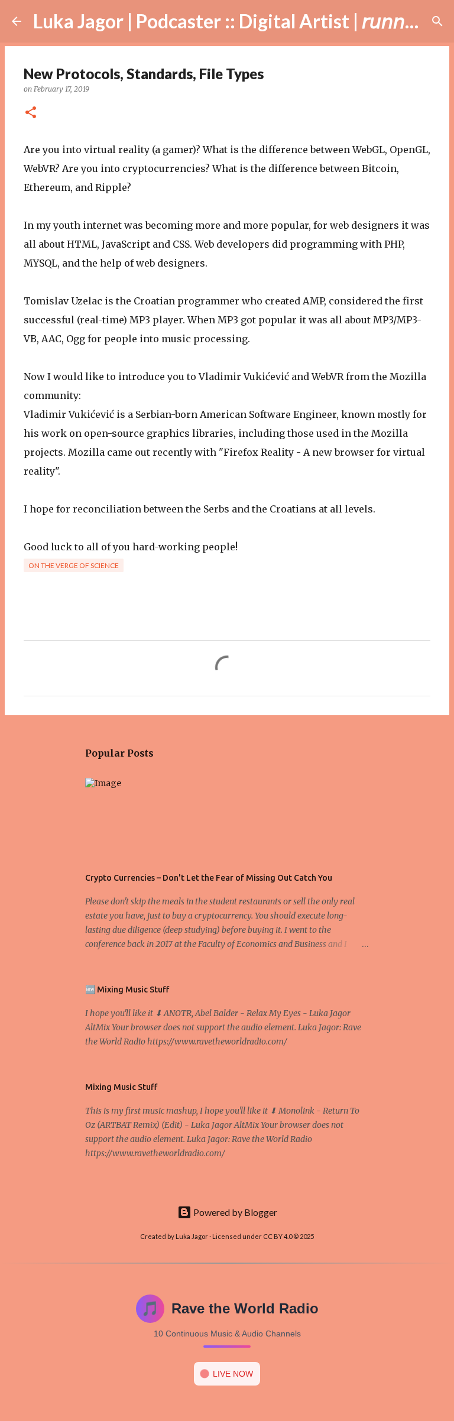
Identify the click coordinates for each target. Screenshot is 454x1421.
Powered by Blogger (234, 1212)
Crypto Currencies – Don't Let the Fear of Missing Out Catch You (208, 878)
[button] (31, 113)
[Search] (437, 21)
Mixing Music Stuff (121, 1087)
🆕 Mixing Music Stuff (127, 989)
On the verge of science (73, 565)
